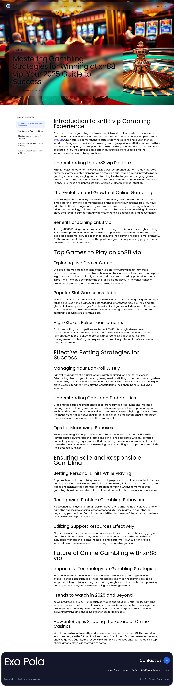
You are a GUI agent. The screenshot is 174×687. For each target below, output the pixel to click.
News (125, 670)
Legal (167, 679)
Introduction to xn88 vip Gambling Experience (31, 124)
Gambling (19, 50)
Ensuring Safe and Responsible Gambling (30, 144)
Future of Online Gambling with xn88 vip (30, 152)
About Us (143, 679)
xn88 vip (58, 139)
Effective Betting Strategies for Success (30, 137)
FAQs (134, 670)
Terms (160, 679)
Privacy (152, 679)
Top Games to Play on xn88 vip (30, 131)
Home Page (113, 670)
